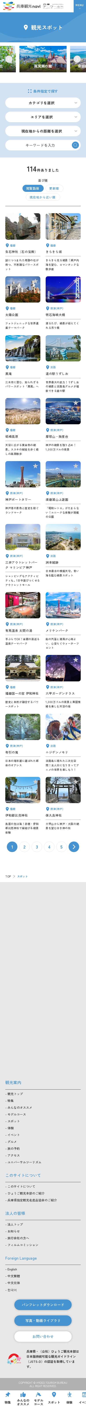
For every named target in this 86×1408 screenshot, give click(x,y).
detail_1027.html (63, 303)
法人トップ (15, 1224)
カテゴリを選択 (42, 102)
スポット (13, 1121)
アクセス (13, 1155)
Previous (8, 59)
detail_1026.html (63, 427)
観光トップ (15, 1094)
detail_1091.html (22, 806)
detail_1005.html (22, 555)
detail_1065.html (63, 555)
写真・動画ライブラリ (43, 1320)
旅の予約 (13, 1148)
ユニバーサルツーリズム (24, 1162)
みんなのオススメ (19, 1107)
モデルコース (16, 1114)
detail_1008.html (22, 490)
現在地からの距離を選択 (41, 131)
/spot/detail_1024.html (43, 59)
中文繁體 (13, 1276)
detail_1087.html (63, 242)
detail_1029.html (63, 682)
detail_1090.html (22, 427)
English (12, 1269)
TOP (8, 876)
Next (77, 59)
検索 (75, 145)
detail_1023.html (22, 743)
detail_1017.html (63, 490)
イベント (13, 1135)
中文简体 (13, 1283)
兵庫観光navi (21, 6)
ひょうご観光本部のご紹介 (26, 1193)
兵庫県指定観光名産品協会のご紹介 (32, 1200)
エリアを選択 (42, 117)
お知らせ (13, 1231)
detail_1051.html (22, 303)
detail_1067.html (63, 743)
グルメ (12, 1141)
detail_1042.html (22, 682)
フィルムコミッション (22, 1245)
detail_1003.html (63, 621)
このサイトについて (21, 1186)
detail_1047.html (22, 242)
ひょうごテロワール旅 (53, 6)
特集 (10, 1100)
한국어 (12, 1290)
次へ (74, 846)
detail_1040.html (22, 364)
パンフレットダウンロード (43, 1304)
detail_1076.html (63, 364)
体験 (10, 1128)
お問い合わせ (43, 1336)
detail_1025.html (63, 806)
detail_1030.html (22, 621)
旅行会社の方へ (18, 1238)
